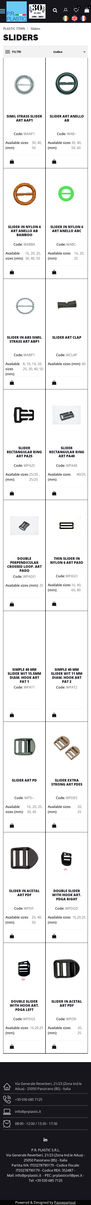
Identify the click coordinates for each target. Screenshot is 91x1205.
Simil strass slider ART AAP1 (24, 118)
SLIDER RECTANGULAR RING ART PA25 (24, 452)
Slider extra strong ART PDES (66, 782)
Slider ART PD (24, 780)
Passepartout (65, 1202)
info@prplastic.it (28, 1111)
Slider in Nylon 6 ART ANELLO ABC (66, 229)
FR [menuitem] (83, 18)
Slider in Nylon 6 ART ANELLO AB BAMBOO (24, 231)
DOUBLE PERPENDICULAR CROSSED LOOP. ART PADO (24, 564)
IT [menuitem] (65, 18)
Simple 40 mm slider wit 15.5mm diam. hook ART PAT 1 (24, 675)
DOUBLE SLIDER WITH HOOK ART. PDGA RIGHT (66, 895)
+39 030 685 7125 (28, 1099)
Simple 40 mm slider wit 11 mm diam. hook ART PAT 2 (66, 675)
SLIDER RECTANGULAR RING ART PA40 (66, 452)
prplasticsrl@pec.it (67, 1175)
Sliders (35, 28)
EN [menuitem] (74, 18)
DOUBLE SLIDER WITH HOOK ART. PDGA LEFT (24, 1005)
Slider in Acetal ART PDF (24, 893)
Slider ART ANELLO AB (67, 118)
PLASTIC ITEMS (14, 28)
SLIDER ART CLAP (66, 337)
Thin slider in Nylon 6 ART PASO (66, 560)
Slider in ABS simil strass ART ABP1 (24, 339)
